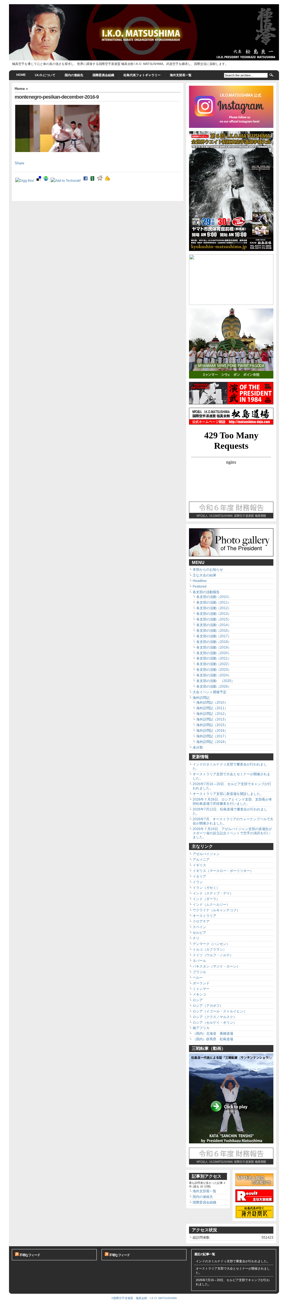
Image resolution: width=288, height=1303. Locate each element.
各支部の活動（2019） (213, 647)
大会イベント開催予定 (209, 692)
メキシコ (199, 994)
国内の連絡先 (74, 75)
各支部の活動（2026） (213, 686)
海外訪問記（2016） (212, 730)
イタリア (199, 876)
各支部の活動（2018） (213, 641)
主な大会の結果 (204, 575)
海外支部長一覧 (181, 75)
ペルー (198, 977)
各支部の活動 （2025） (215, 681)
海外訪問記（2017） (212, 736)
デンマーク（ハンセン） (211, 944)
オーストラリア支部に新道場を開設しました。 (228, 794)
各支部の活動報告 (206, 592)
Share (19, 163)
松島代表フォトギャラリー (142, 75)
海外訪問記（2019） (212, 742)
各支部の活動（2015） (213, 619)
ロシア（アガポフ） (208, 1005)
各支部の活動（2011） (213, 602)
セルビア (199, 932)
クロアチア (201, 921)
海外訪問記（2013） (212, 719)
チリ (196, 938)
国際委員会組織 (103, 75)
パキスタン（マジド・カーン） (216, 966)
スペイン (199, 927)
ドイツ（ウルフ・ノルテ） (213, 955)
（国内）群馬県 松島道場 (213, 1039)
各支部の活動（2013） (213, 613)
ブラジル (199, 972)
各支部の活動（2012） (213, 608)
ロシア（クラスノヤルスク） (215, 1017)
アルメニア (201, 859)
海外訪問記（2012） (212, 713)
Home (21, 74)
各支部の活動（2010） (213, 597)
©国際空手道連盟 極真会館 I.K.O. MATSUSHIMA (144, 1298)
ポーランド (201, 983)
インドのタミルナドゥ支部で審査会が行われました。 (233, 1261)
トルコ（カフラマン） (209, 949)
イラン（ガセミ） (206, 887)
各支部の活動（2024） (213, 675)
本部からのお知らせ (208, 569)
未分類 (198, 747)
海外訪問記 (201, 697)
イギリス (199, 865)
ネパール (199, 960)
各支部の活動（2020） (213, 653)
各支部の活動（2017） (213, 636)
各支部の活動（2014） (213, 625)
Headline (200, 581)
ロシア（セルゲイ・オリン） (215, 1022)
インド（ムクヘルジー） (211, 904)
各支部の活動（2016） (213, 630)
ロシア (198, 1000)
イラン (198, 882)
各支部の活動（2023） (213, 669)
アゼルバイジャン (206, 854)
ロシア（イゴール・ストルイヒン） (220, 1011)
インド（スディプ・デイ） (213, 893)
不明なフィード (29, 1255)
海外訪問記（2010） (212, 702)
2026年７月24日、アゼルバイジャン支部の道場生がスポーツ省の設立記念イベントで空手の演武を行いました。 (232, 833)
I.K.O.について (45, 75)
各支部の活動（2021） (213, 658)
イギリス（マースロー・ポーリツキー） (223, 871)
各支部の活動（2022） (213, 664)
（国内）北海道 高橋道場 (213, 1033)
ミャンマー (201, 989)
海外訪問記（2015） (212, 725)
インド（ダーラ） (206, 899)
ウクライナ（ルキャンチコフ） (216, 910)
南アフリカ (201, 1028)
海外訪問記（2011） (212, 708)
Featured (199, 586)
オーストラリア (204, 915)
